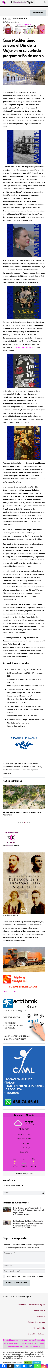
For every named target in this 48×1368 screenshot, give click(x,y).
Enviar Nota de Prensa (36, 1334)
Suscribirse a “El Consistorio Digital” (31, 1305)
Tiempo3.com (28, 1174)
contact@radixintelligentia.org (24, 347)
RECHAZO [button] (37, 1362)
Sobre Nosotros (39, 1310)
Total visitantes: (9, 1186)
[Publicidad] (24, 1076)
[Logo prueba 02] (4, 2)
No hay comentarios (12, 22)
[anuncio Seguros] (24, 1019)
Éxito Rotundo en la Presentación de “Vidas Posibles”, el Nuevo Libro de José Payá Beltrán (28, 1210)
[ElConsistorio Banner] (22, 2)
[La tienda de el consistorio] (24, 839)
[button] (44, 2)
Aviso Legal (41, 1316)
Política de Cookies (37, 1328)
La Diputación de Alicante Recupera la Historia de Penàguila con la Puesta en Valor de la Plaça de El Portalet (28, 1223)
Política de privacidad (36, 1322)
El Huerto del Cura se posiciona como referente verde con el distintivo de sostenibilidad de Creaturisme (25, 813)
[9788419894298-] (24, 883)
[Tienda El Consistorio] (24, 29)
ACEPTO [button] (28, 1362)
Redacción (7, 19)
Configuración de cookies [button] (12, 1363)
